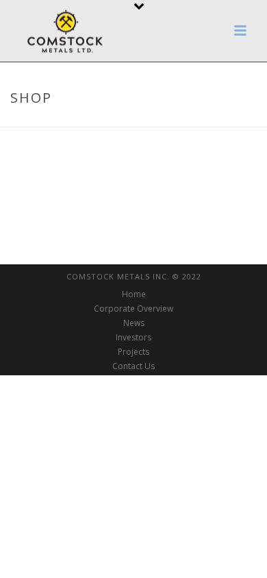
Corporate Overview (133, 308)
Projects (133, 352)
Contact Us (133, 366)
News (133, 323)
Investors (133, 337)
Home (134, 294)
